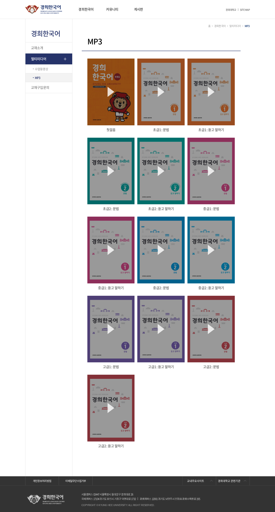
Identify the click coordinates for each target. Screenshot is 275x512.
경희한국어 (86, 9)
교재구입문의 (40, 87)
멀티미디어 (38, 58)
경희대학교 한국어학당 (43, 9)
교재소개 (37, 47)
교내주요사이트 (195, 481)
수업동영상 (41, 69)
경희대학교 (231, 9)
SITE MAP (245, 9)
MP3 (37, 77)
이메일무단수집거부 (75, 481)
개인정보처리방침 (42, 481)
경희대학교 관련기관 (229, 481)
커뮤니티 (112, 9)
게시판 (138, 9)
